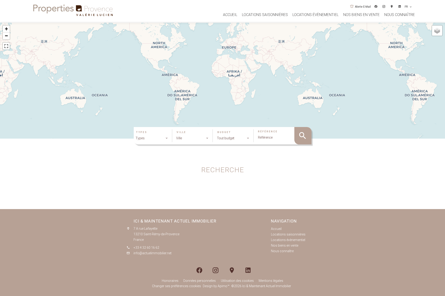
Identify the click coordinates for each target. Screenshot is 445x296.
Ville (181, 132)
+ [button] (6, 29)
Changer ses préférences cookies (176, 286)
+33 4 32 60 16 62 (146, 247)
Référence (268, 131)
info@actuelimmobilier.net (153, 253)
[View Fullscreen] (6, 46)
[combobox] (152, 138)
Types (141, 132)
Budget (224, 132)
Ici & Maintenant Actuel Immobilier (175, 221)
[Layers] (437, 30)
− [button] (6, 36)
